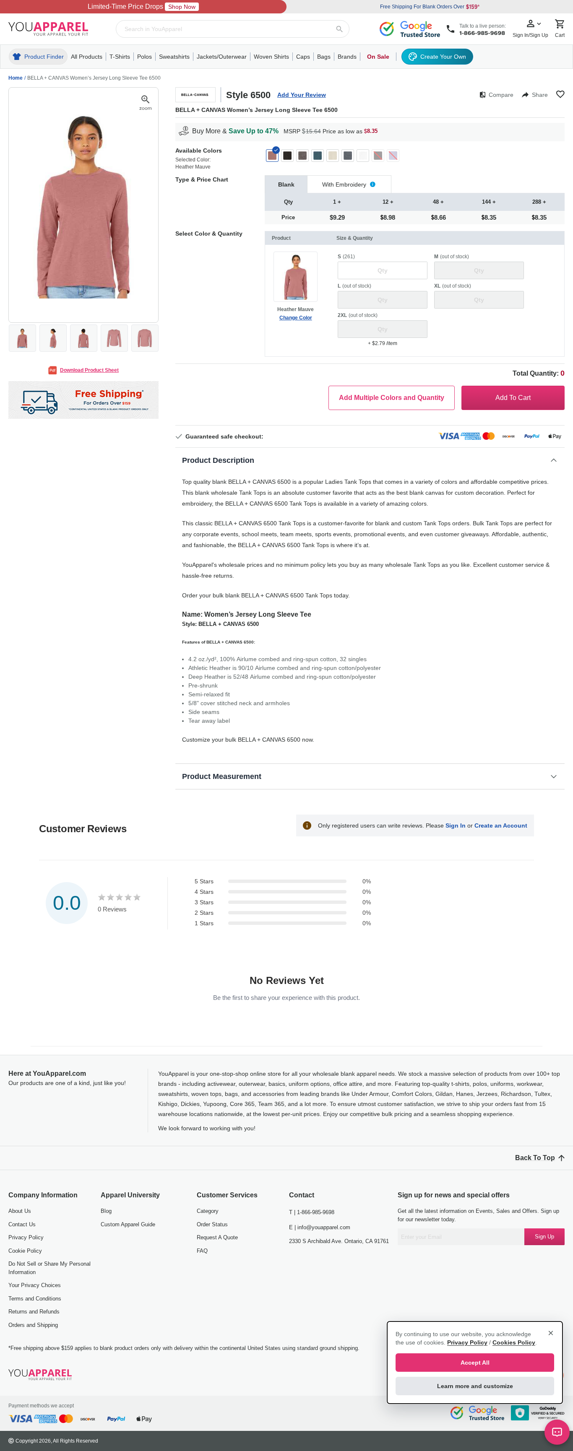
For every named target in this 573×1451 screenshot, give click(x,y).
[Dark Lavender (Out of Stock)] (393, 155)
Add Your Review (301, 94)
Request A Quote (217, 1237)
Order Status (212, 1224)
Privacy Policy (26, 1237)
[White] (363, 155)
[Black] (287, 155)
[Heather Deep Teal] (317, 155)
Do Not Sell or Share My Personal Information (49, 1268)
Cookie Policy (25, 1251)
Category (208, 1211)
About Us (19, 1211)
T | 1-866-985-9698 (311, 1212)
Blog (106, 1211)
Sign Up (544, 1236)
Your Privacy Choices (34, 1285)
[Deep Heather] (302, 155)
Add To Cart (513, 397)
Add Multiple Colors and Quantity (391, 397)
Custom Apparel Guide (128, 1224)
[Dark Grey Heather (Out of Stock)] (378, 155)
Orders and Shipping (33, 1325)
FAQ (202, 1251)
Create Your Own (443, 56)
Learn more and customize (475, 1386)
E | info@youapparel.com (319, 1227)
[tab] (286, 184)
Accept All (475, 1362)
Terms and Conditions (34, 1298)
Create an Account (500, 825)
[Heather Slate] (348, 155)
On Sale (378, 56)
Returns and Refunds (34, 1311)
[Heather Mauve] (272, 155)
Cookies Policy (513, 1342)
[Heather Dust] (333, 155)
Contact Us (22, 1224)
